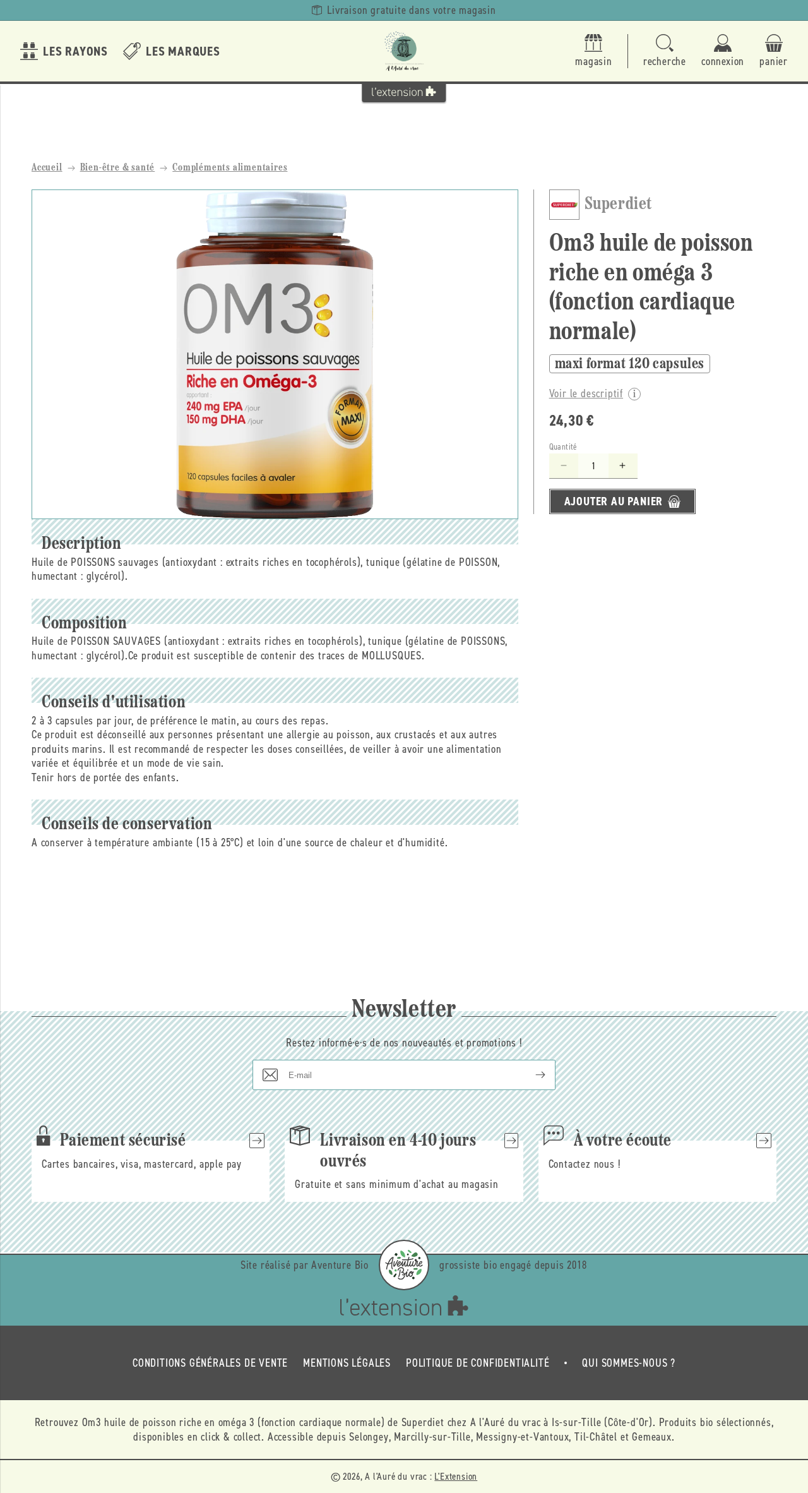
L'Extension (455, 1476)
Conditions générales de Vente (210, 1362)
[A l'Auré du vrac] (404, 51)
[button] (664, 51)
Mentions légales (347, 1362)
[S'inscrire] (530, 1075)
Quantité (563, 447)
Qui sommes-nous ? (628, 1362)
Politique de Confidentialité (477, 1362)
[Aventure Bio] (404, 1265)
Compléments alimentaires (229, 168)
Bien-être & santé (117, 168)
